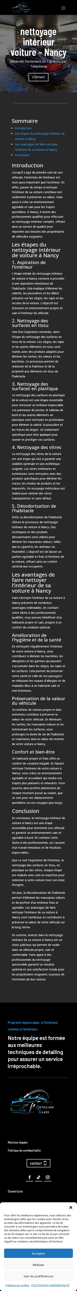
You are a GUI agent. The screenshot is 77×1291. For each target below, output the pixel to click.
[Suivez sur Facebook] (29, 1177)
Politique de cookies (17, 1285)
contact (36, 1163)
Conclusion (22, 155)
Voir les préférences (38, 1276)
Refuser (38, 1265)
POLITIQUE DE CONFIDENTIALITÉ (50, 1285)
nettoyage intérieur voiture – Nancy (38, 41)
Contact (38, 77)
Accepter (38, 1253)
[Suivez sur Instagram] (47, 1177)
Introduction (23, 128)
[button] (71, 1207)
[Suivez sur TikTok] (38, 1177)
